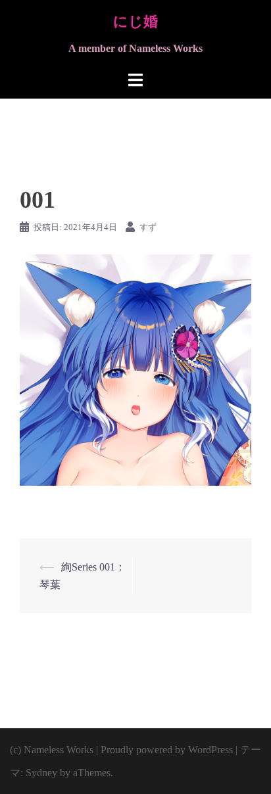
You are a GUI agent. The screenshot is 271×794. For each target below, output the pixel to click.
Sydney (41, 772)
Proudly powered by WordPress (167, 749)
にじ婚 (135, 21)
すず (148, 227)
